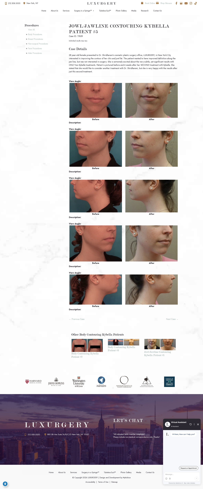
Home (43, 10)
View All (31, 29)
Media (133, 10)
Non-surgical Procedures (38, 43)
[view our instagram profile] (191, 3)
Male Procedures (35, 53)
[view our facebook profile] (176, 3)
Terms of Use (103, 482)
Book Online (149, 3)
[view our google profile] (181, 3)
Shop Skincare (166, 3)
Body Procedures (35, 34)
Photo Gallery (121, 10)
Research (144, 10)
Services (66, 10)
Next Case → (172, 319)
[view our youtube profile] (186, 3)
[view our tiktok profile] (195, 3)
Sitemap (114, 482)
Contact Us (157, 10)
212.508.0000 (34, 434)
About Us (54, 10)
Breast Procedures (35, 39)
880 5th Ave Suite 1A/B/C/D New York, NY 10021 (68, 434)
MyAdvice (126, 477)
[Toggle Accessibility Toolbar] (5, 484)
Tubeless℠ (105, 10)
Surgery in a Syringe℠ (83, 10)
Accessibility (90, 482)
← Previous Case (76, 319)
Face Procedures (35, 48)
